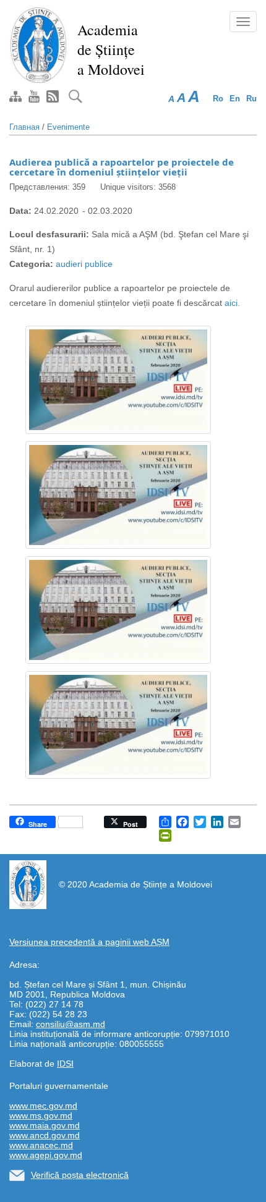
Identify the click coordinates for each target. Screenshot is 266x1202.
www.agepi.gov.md (45, 1155)
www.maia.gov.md (44, 1125)
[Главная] (38, 44)
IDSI (65, 1064)
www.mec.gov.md (43, 1106)
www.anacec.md (41, 1145)
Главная (24, 127)
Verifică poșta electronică (80, 1175)
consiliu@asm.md (70, 1024)
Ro (218, 98)
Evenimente (68, 127)
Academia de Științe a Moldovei (111, 49)
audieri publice (84, 264)
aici (231, 303)
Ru (251, 98)
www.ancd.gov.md (44, 1135)
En (235, 98)
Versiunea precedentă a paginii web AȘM (89, 942)
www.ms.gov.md (40, 1115)
